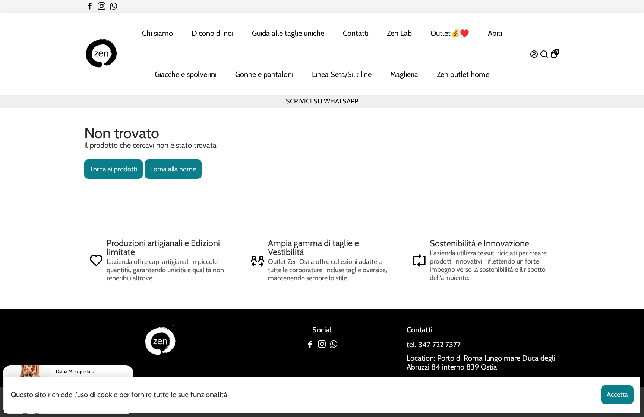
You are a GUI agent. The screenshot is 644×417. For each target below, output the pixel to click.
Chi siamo (157, 33)
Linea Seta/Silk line (342, 74)
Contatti (356, 33)
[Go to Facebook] (90, 6)
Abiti (495, 33)
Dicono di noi (212, 33)
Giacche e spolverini (186, 74)
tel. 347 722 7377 (434, 344)
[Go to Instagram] (101, 6)
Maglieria (404, 74)
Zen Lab (399, 33)
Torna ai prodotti (113, 169)
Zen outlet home (463, 74)
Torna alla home (173, 169)
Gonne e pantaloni (264, 74)
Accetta (617, 394)
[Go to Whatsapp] (113, 6)
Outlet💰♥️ (449, 33)
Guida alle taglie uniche (288, 33)
